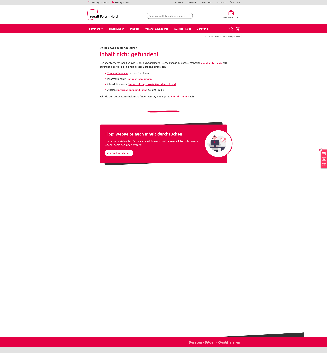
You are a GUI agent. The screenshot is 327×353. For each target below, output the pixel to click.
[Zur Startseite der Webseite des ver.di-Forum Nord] (102, 14)
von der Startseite (211, 62)
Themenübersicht (117, 73)
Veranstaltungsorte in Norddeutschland (152, 84)
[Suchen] (189, 16)
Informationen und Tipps (132, 89)
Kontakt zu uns (180, 96)
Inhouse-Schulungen (140, 78)
